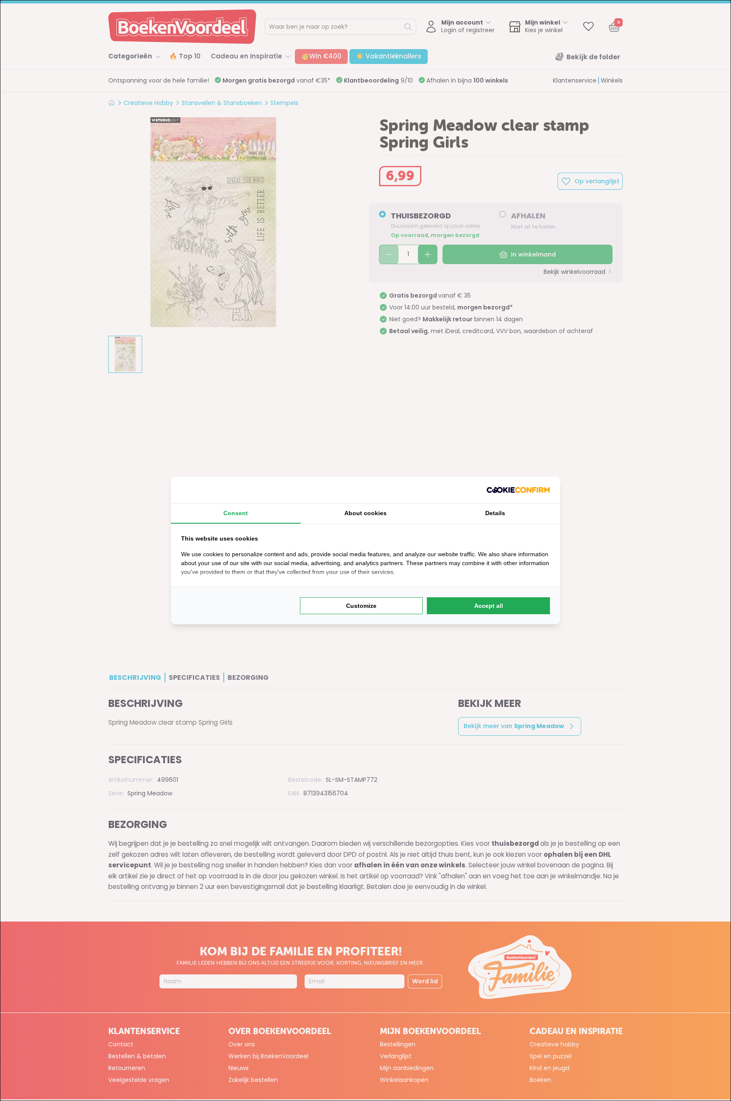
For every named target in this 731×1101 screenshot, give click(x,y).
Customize (361, 605)
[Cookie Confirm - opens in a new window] (518, 490)
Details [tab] (495, 513)
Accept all (488, 605)
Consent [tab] (235, 513)
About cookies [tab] (365, 513)
